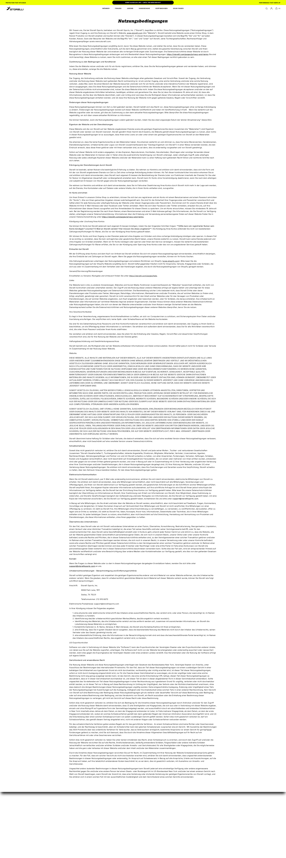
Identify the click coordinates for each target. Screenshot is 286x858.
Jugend (133, 808)
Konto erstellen (159, 800)
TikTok (179, 811)
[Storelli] (15, 8)
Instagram (180, 808)
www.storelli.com (134, 33)
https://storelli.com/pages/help (143, 276)
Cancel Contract (160, 814)
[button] (266, 8)
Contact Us (203, 825)
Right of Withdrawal (162, 818)
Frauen (133, 804)
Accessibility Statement (182, 840)
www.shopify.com (171, 261)
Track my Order (160, 810)
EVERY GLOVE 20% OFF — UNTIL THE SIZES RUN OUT (143, 2)
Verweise (180, 800)
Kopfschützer (136, 815)
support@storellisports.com (82, 566)
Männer (133, 800)
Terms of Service (211, 840)
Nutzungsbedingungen (208, 811)
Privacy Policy (197, 840)
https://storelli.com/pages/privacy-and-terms (123, 217)
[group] (143, 3)
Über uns (202, 804)
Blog (200, 808)
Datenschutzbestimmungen (210, 815)
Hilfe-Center (204, 800)
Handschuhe (135, 811)
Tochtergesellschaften (185, 804)
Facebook (180, 815)
